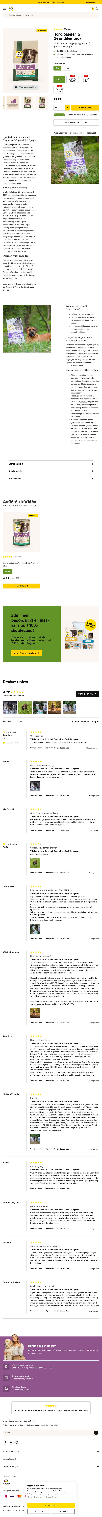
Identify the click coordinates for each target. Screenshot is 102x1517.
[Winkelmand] (96, 8)
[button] (10, 707)
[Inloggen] (91, 8)
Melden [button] (62, 748)
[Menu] (4, 8)
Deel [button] (67, 748)
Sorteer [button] (7, 721)
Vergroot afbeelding (27, 87)
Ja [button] (57, 748)
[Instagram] (16, 1442)
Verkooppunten (91, 2)
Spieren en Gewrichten (75, 363)
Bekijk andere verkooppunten (76, 122)
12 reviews (68, 29)
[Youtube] (11, 1442)
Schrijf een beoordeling (25, 653)
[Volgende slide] (43, 60)
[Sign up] (96, 1433)
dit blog (6, 290)
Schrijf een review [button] (87, 694)
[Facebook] (5, 1442)
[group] (16, 692)
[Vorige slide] (8, 60)
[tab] (80, 722)
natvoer (83, 402)
